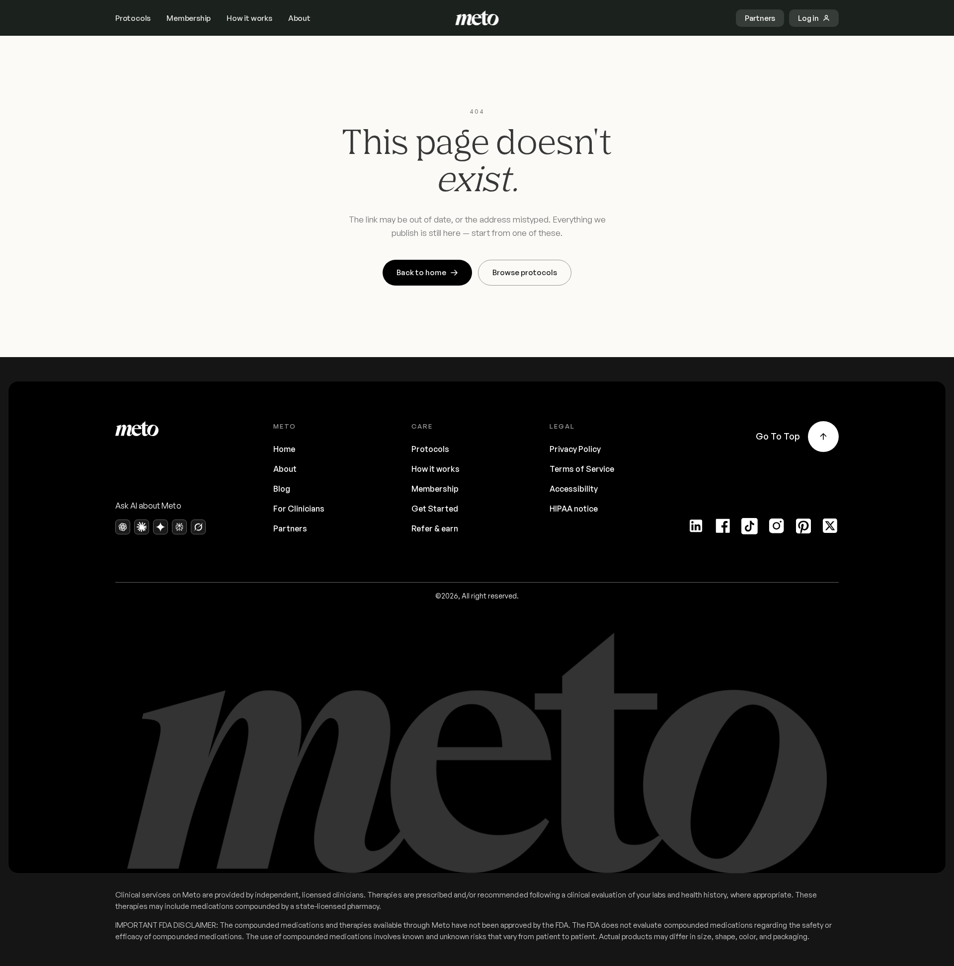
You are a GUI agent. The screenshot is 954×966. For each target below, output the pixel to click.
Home (284, 449)
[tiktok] (749, 526)
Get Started (434, 509)
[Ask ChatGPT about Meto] (122, 527)
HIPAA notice (574, 509)
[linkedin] (696, 526)
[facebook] (723, 526)
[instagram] (776, 526)
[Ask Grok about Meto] (198, 527)
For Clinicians (298, 509)
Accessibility (574, 489)
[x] (830, 526)
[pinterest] (803, 526)
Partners (290, 528)
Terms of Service (582, 469)
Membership (188, 18)
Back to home (421, 272)
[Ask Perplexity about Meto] (179, 527)
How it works (249, 18)
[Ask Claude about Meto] (141, 527)
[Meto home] (477, 17)
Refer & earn (434, 528)
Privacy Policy (575, 449)
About (299, 18)
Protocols (133, 18)
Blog (281, 489)
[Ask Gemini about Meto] (160, 527)
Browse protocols (524, 272)
